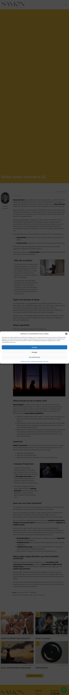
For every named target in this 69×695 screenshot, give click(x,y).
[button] (66, 334)
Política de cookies (25, 361)
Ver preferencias (34, 357)
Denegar (34, 352)
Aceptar (34, 347)
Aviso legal (45, 361)
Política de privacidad (36, 361)
